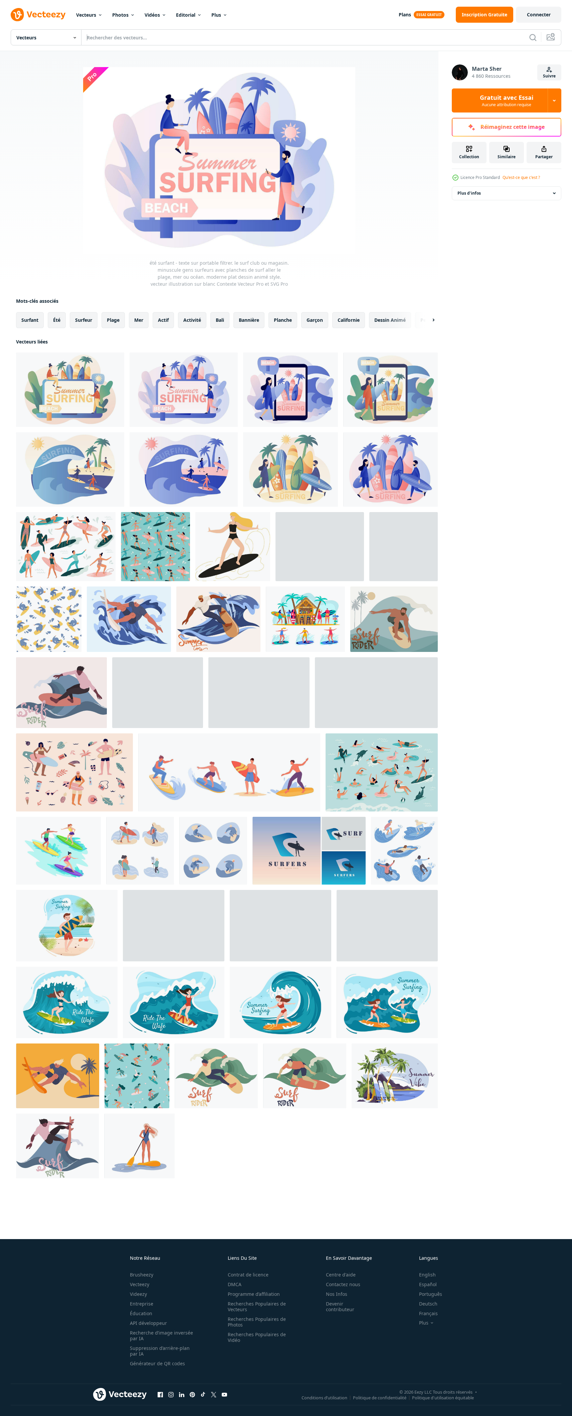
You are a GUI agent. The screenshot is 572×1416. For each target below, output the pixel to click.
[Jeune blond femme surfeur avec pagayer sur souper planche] (139, 1146)
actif (163, 320)
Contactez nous (343, 1284)
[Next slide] (427, 320)
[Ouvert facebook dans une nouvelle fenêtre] (160, 1394)
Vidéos (152, 15)
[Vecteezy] (38, 14)
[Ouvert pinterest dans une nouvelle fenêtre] (192, 1394)
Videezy (138, 1294)
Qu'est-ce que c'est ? (521, 177)
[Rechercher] (533, 37)
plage (113, 320)
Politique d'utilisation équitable (443, 1397)
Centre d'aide (341, 1274)
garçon (315, 320)
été (56, 320)
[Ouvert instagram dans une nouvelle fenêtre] (171, 1394)
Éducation (141, 1313)
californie (349, 320)
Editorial (185, 15)
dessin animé (390, 320)
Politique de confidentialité (379, 1397)
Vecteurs (86, 15)
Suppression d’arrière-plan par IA (160, 1351)
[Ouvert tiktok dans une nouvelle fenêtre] (203, 1394)
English (427, 1274)
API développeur (148, 1323)
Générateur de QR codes (157, 1363)
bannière (249, 320)
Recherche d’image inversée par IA (161, 1336)
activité (192, 320)
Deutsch (428, 1304)
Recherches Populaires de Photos (257, 1322)
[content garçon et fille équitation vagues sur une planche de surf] (376, 692)
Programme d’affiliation (254, 1294)
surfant (29, 320)
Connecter (539, 14)
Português (430, 1294)
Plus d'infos (469, 193)
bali (220, 320)
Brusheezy (141, 1274)
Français (428, 1313)
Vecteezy (139, 1284)
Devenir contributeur (340, 1307)
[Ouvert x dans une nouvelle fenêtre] (213, 1394)
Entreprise (141, 1304)
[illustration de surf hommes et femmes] (58, 851)
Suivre (549, 76)
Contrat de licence (248, 1274)
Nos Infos (336, 1294)
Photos (120, 15)
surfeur (83, 320)
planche (283, 320)
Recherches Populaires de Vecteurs (257, 1307)
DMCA (234, 1284)
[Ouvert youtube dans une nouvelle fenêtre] (224, 1394)
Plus (216, 15)
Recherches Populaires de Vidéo (257, 1337)
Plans (405, 14)
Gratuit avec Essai (506, 100)
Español (428, 1284)
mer (138, 320)
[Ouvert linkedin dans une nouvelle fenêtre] (181, 1394)
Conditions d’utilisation (324, 1397)
